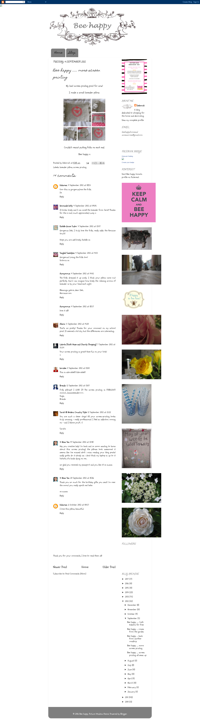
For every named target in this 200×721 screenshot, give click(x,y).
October (131, 614)
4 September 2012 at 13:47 (89, 226)
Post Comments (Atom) (75, 573)
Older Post (109, 567)
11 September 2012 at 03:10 (78, 368)
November (132, 609)
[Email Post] (87, 162)
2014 (127, 592)
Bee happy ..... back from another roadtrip (135, 639)
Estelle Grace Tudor (68, 226)
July (130, 665)
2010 (127, 701)
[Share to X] (98, 163)
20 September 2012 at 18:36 (82, 478)
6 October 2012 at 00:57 (78, 504)
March (131, 682)
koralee (63, 368)
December (132, 605)
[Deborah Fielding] (123, 159)
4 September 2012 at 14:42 (82, 273)
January (132, 691)
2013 (127, 596)
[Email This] (93, 163)
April (130, 678)
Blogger (123, 713)
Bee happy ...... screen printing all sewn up (136, 654)
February (132, 687)
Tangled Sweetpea (67, 253)
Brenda (63, 385)
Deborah (141, 105)
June (130, 669)
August (131, 660)
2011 (127, 697)
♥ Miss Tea (64, 442)
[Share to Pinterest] (103, 163)
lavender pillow (66, 167)
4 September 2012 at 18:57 (82, 306)
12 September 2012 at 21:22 (99, 412)
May (130, 674)
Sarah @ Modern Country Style (73, 412)
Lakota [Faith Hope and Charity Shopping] (78, 344)
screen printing (79, 167)
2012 (127, 601)
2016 (127, 583)
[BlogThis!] (95, 163)
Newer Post (60, 567)
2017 (127, 579)
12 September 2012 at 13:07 (78, 385)
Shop (72, 53)
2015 (127, 587)
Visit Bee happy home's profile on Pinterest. (132, 176)
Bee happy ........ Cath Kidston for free (135, 623)
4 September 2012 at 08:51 (79, 185)
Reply (62, 196)
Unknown (63, 185)
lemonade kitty (66, 205)
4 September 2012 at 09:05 (85, 205)
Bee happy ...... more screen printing (135, 647)
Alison (62, 323)
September (133, 618)
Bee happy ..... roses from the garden (135, 630)
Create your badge (128, 162)
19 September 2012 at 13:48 (81, 442)
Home (58, 53)
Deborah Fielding (127, 156)
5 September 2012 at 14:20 (77, 323)
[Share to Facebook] (100, 163)
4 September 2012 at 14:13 (86, 253)
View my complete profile (133, 120)
